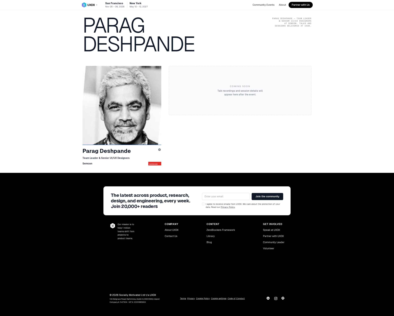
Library (211, 236)
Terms (183, 298)
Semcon (87, 163)
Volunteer (268, 248)
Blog (209, 242)
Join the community (267, 196)
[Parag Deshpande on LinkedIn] (159, 149)
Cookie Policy (203, 298)
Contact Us (171, 236)
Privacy (191, 298)
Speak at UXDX (271, 230)
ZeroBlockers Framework (221, 230)
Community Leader (273, 242)
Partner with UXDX (273, 236)
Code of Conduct (236, 298)
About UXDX (172, 230)
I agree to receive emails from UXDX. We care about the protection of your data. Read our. (243, 205)
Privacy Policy (228, 207)
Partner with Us (301, 4)
